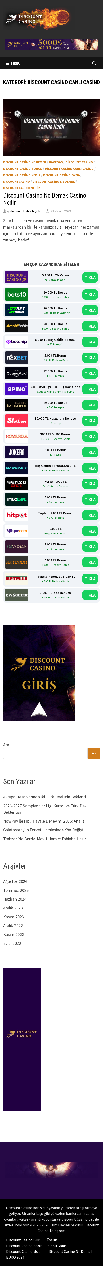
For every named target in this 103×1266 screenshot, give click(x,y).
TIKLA (90, 277)
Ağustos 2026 (15, 881)
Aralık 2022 (13, 925)
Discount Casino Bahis (24, 1245)
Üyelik (52, 1240)
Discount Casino (79, 162)
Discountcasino (16, 181)
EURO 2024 (15, 1257)
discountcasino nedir (21, 188)
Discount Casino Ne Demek (70, 1251)
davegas (56, 162)
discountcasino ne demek (54, 181)
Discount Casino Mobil (24, 1251)
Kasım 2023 (13, 916)
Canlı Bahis (57, 1245)
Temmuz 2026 (16, 890)
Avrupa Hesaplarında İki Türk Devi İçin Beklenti (44, 797)
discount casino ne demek (24, 162)
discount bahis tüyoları (26, 211)
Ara (6, 745)
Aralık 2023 (13, 908)
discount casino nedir (21, 175)
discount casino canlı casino (69, 168)
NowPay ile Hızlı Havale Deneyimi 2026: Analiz (43, 821)
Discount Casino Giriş (23, 1240)
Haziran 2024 (14, 899)
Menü (16, 63)
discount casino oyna (61, 175)
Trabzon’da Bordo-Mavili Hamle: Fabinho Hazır (44, 838)
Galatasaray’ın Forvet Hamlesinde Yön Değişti (44, 830)
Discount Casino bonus (22, 168)
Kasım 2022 (13, 934)
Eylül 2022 (12, 943)
